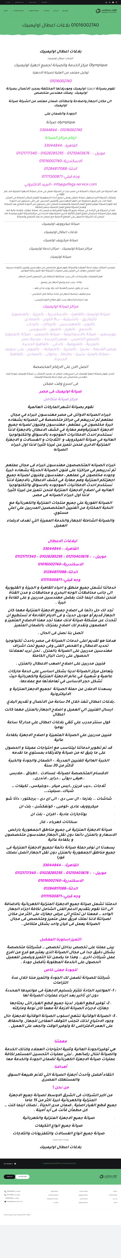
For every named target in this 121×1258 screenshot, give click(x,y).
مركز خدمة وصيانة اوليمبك (48, 377)
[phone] (106, 2)
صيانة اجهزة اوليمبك (89, 374)
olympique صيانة (60, 123)
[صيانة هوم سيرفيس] (106, 9)
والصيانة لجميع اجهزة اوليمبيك (40, 66)
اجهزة (84, 89)
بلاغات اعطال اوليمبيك (61, 52)
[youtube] (113, 2)
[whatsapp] (109, 2)
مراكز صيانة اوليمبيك (77, 249)
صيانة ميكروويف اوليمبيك (60, 224)
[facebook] (116, 2)
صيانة (100, 89)
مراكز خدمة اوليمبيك (44, 249)
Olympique (98, 66)
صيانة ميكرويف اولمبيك (60, 241)
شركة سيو (14, 1215)
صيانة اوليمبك (60, 257)
